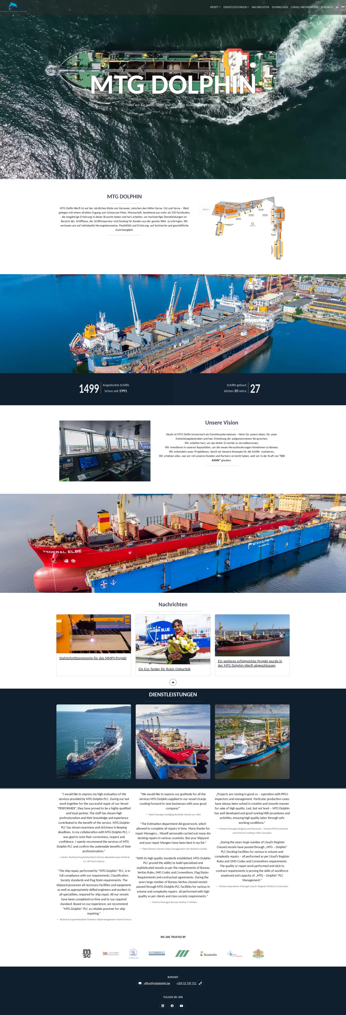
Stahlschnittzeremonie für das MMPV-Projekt (93, 658)
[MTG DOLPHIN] (13, 7)
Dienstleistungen (235, 7)
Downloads (280, 7)
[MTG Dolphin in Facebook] (172, 1006)
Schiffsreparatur (173, 743)
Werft (214, 7)
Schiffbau (93, 743)
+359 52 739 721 (187, 983)
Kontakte (327, 7)
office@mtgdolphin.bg (156, 983)
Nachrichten (260, 7)
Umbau (252, 743)
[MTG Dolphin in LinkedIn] (162, 1006)
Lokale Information (304, 7)
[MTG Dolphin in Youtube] (181, 1006)
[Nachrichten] (173, 683)
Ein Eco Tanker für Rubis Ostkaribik (164, 669)
